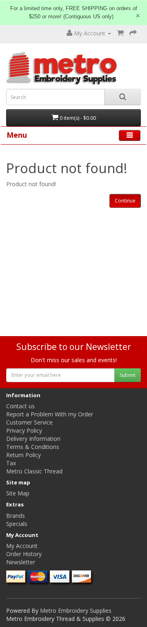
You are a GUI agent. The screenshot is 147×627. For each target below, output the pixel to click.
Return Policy (23, 455)
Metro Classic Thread (34, 471)
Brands (15, 515)
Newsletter (20, 562)
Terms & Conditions (32, 447)
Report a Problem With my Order (49, 414)
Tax (11, 463)
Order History (24, 554)
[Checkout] (133, 33)
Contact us (20, 406)
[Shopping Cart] (120, 33)
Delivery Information (33, 438)
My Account (22, 546)
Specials (16, 524)
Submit (128, 375)
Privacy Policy (24, 430)
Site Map (17, 493)
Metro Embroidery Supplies (75, 610)
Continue (125, 200)
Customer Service (29, 422)
